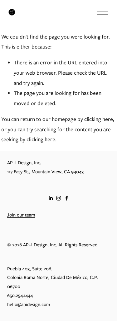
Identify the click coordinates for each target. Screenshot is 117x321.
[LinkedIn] (50, 198)
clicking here (98, 119)
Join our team (21, 215)
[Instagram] (58, 198)
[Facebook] (66, 198)
